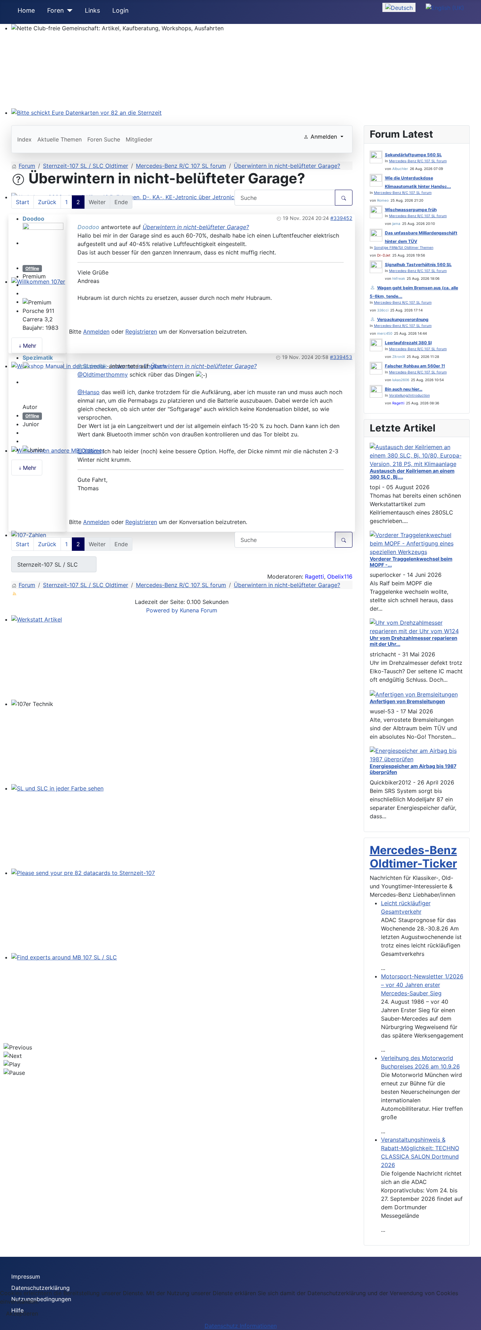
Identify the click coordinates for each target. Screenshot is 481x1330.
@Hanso (88, 392)
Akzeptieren (22, 1313)
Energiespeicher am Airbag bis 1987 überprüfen (413, 769)
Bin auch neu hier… (404, 389)
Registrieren (141, 331)
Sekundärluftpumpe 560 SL (413, 154)
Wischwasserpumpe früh (411, 209)
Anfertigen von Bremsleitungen (407, 701)
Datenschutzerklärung (40, 1287)
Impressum (25, 1276)
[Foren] (68, 10)
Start (22, 202)
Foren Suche (103, 139)
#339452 (341, 218)
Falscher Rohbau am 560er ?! (415, 365)
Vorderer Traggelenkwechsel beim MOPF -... (411, 562)
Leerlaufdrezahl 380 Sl (408, 342)
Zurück (47, 202)
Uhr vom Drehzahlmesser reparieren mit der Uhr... (413, 641)
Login (120, 10)
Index (24, 139)
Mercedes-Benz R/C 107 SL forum (418, 161)
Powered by (162, 610)
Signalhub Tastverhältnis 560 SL (418, 264)
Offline (32, 268)
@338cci (89, 451)
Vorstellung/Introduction (409, 395)
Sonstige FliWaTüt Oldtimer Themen (403, 247)
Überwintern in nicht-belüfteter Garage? (196, 227)
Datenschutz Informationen (241, 1325)
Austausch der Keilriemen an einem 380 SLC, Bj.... (412, 474)
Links (92, 10)
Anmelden (96, 331)
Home (26, 10)
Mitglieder (139, 139)
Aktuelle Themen (59, 139)
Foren (55, 10)
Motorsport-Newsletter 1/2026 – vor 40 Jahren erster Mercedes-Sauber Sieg (422, 985)
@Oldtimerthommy (102, 374)
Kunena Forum (198, 610)
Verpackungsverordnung (403, 319)
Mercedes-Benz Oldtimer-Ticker (413, 856)
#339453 (341, 357)
